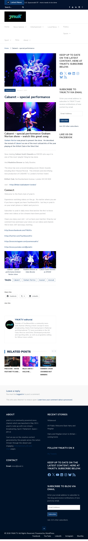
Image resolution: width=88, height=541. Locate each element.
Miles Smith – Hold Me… (28, 370)
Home (6, 27)
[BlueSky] (82, 7)
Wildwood (51, 420)
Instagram (69, 536)
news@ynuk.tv (17, 466)
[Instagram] (79, 7)
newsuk (51, 280)
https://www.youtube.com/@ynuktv (18, 247)
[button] (13, 263)
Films (17, 40)
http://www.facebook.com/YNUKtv (18, 230)
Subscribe (64, 120)
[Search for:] (11, 7)
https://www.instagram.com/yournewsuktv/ (21, 241)
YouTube (47, 536)
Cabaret (18, 143)
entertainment (19, 446)
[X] (65, 73)
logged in (20, 394)
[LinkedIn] (75, 7)
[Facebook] (69, 7)
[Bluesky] (61, 77)
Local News (52, 27)
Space (65, 33)
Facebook (36, 536)
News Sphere (19, 27)
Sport (6, 40)
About (25, 40)
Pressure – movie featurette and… (12, 370)
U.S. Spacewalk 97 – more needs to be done (41, 2)
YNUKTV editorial (23, 319)
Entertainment (36, 27)
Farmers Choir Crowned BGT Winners (46, 372)
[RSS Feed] (65, 77)
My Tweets (52, 454)
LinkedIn (58, 536)
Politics (66, 27)
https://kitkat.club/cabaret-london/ (23, 185)
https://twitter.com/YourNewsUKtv (18, 236)
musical (42, 280)
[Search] (23, 7)
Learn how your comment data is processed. (55, 400)
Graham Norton (10, 140)
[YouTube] (72, 7)
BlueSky (80, 536)
